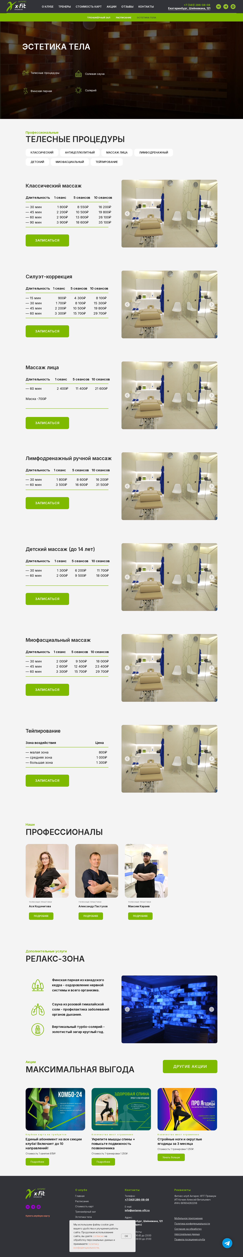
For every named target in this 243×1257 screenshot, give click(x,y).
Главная (79, 1196)
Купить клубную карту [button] (38, 1216)
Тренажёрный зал (98, 17)
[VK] (218, 6)
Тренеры (64, 6)
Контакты (146, 6)
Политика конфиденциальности (192, 1223)
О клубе (47, 6)
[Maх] (233, 6)
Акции (111, 6)
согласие (98, 1236)
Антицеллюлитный (80, 152)
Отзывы (127, 6)
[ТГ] (225, 6)
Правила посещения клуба (189, 1239)
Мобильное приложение (188, 1218)
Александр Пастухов (93, 906)
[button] (47, 240)
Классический (42, 152)
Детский (37, 162)
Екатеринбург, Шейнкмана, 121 (189, 8)
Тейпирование (107, 162)
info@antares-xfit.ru (137, 1210)
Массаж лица (117, 152)
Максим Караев (139, 906)
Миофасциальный (70, 162)
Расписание (123, 17)
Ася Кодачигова (40, 906)
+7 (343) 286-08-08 (197, 5)
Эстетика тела (146, 17)
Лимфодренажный (153, 152)
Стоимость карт (89, 6)
